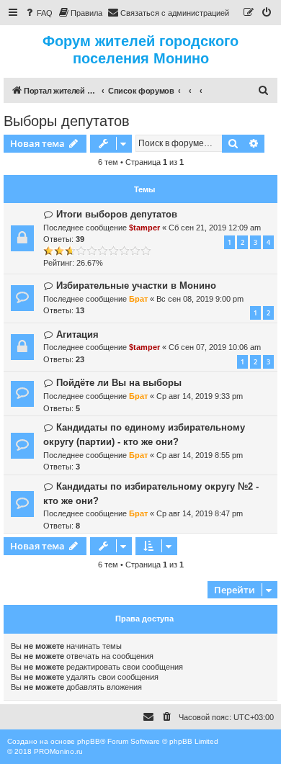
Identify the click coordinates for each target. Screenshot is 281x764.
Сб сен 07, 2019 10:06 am (215, 347)
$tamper (144, 227)
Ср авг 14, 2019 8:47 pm (199, 513)
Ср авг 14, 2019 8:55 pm (199, 455)
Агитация (77, 334)
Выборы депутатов (67, 121)
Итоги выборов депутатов (116, 214)
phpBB (88, 741)
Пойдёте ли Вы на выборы (119, 382)
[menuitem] (38, 13)
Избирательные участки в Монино (136, 285)
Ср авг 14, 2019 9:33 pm (199, 396)
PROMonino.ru (58, 751)
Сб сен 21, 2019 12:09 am (215, 227)
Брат (138, 299)
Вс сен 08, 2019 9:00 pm (200, 299)
